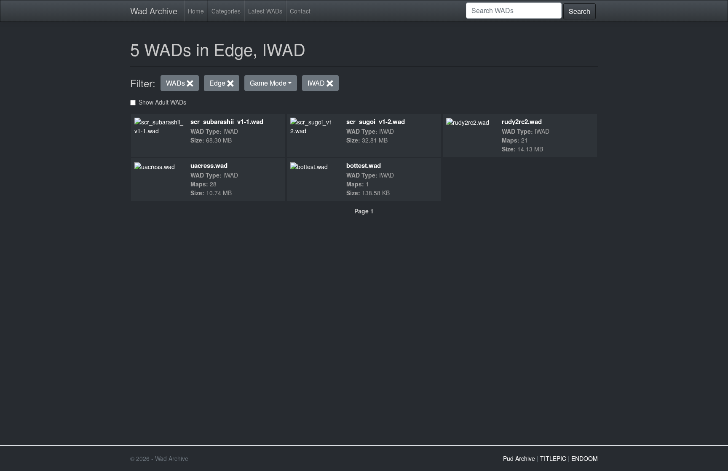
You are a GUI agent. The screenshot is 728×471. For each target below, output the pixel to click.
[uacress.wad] (154, 165)
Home (196, 11)
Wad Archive (153, 11)
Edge (218, 83)
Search (579, 11)
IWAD (317, 83)
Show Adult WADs (162, 102)
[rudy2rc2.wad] (467, 122)
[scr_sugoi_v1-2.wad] (315, 125)
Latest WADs (265, 11)
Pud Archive (519, 458)
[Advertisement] (364, 274)
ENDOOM (584, 458)
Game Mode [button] (268, 83)
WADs (176, 83)
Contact (300, 11)
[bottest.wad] (309, 165)
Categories (226, 11)
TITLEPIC (553, 458)
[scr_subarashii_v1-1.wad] (159, 125)
